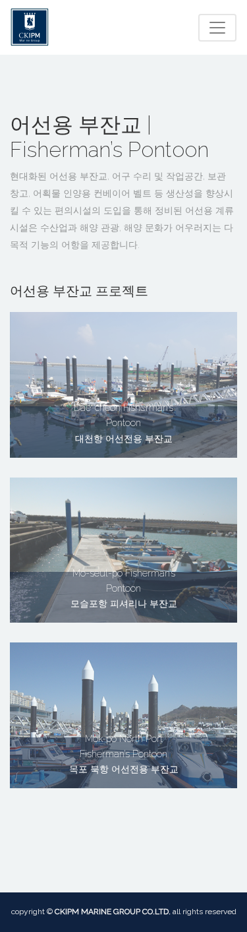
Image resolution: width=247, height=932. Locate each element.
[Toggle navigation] (217, 28)
